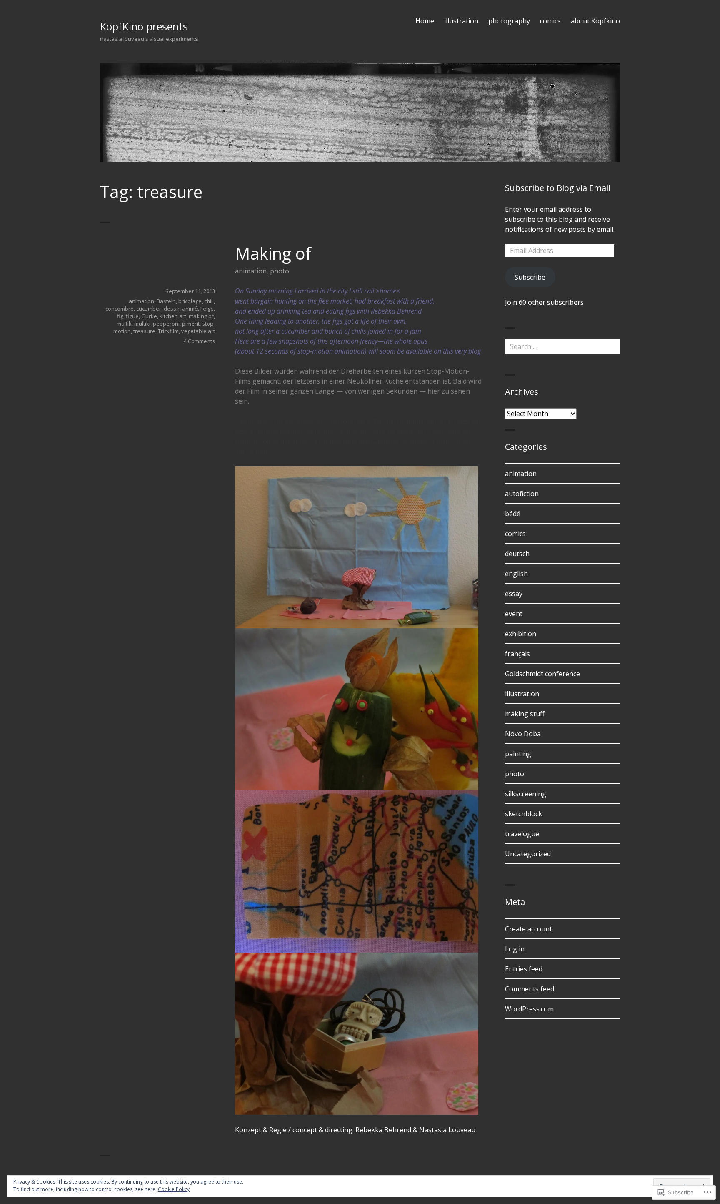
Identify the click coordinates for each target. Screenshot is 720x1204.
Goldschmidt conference (542, 673)
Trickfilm (168, 331)
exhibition (520, 633)
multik (124, 323)
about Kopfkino (595, 20)
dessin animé (181, 308)
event (513, 613)
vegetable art (198, 331)
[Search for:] (562, 346)
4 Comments (199, 341)
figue (132, 316)
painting (518, 753)
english (516, 573)
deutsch (517, 553)
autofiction (522, 493)
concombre (119, 308)
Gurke (149, 316)
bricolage (190, 301)
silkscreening (525, 793)
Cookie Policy (174, 1189)
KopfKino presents (144, 26)
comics (550, 20)
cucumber (148, 308)
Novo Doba (523, 733)
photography (509, 20)
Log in (515, 948)
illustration (461, 20)
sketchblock (523, 813)
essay (513, 593)
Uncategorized (528, 853)
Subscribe (530, 277)
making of (201, 316)
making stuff (525, 713)
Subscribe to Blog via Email (557, 187)
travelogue (522, 833)
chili (209, 301)
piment (191, 323)
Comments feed (529, 988)
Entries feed (523, 968)
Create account (528, 928)
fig (120, 316)
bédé (512, 513)
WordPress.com (529, 1008)
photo (279, 271)
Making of (273, 253)
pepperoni (166, 323)
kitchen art (173, 316)
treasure (144, 331)
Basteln (166, 301)
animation (251, 271)
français (517, 653)
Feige (207, 308)
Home (424, 20)
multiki (142, 323)
